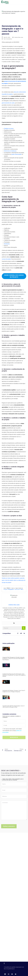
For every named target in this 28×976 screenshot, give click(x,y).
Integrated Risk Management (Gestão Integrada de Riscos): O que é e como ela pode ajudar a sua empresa (13, 658)
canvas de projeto (6, 259)
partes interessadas (16, 154)
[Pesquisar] (23, 628)
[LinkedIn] (5, 974)
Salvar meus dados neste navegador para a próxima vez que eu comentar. (12, 779)
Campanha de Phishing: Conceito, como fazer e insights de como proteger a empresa (14, 691)
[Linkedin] (14, 623)
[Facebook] (12, 974)
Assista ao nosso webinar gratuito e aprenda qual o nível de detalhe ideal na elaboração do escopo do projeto (13, 580)
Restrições (7, 243)
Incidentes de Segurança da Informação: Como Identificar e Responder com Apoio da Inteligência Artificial (14, 675)
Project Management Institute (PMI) (13, 589)
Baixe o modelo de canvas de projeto (14, 276)
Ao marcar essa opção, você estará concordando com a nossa (12, 730)
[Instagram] (8, 974)
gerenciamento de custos (8, 102)
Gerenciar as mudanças (10, 151)
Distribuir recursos (8, 128)
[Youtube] (16, 974)
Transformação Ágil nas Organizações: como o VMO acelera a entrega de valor (13, 706)
